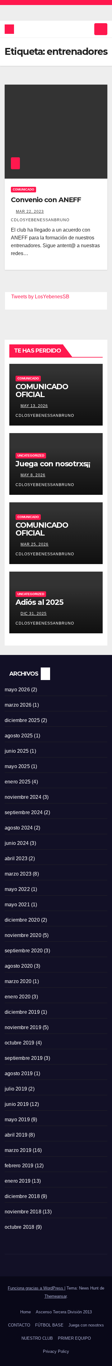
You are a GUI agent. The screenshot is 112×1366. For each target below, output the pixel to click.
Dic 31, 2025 (34, 613)
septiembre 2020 (24, 950)
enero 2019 (17, 1181)
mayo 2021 (17, 904)
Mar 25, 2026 (35, 544)
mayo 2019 (17, 1119)
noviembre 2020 (23, 935)
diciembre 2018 (22, 1196)
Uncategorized (30, 455)
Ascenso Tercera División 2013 (64, 1312)
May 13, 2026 (34, 406)
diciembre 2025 (22, 720)
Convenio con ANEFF (46, 200)
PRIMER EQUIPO (74, 1338)
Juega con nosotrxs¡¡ (53, 463)
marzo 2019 (18, 1150)
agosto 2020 (19, 966)
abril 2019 (16, 1135)
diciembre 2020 (22, 920)
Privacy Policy (56, 1351)
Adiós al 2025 (39, 602)
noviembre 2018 (23, 1211)
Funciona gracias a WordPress (36, 1288)
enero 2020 (17, 996)
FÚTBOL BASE (49, 1325)
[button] (87, 29)
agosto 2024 (19, 827)
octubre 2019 (19, 1042)
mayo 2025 (17, 766)
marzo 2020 (18, 981)
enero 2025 (17, 781)
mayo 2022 (17, 889)
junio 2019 (17, 1104)
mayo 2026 (17, 689)
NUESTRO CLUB (37, 1338)
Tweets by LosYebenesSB (40, 296)
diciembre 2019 (22, 1012)
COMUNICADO (23, 189)
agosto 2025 (19, 735)
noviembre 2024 (23, 797)
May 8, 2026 (33, 475)
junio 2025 (17, 751)
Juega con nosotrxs (86, 1325)
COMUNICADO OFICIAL (42, 390)
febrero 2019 (19, 1165)
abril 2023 (16, 858)
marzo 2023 (18, 874)
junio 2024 (17, 843)
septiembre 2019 (24, 1058)
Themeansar (55, 1296)
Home (25, 1312)
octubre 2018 (19, 1227)
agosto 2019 (19, 1073)
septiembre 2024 (24, 812)
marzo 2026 (18, 705)
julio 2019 (16, 1088)
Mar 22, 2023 (30, 211)
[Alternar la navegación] (100, 29)
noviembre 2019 (23, 1027)
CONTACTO (19, 1325)
